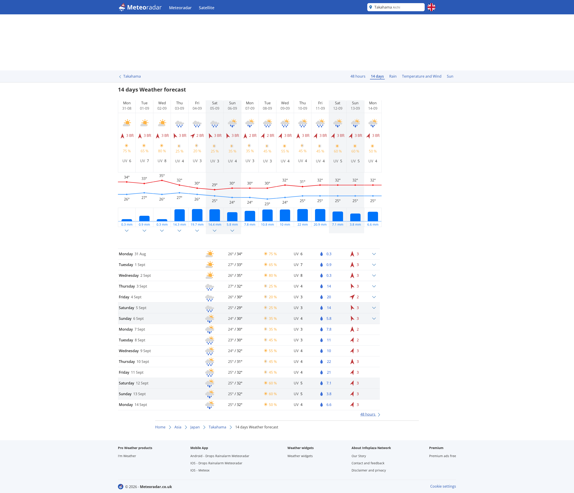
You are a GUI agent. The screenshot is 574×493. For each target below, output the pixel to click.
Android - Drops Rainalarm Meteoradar (219, 456)
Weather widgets (300, 456)
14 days (377, 76)
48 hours (357, 76)
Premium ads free (442, 456)
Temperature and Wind (421, 76)
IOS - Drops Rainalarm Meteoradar (216, 463)
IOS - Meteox (199, 470)
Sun (450, 76)
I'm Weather (127, 456)
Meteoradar (180, 7)
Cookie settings (443, 486)
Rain (393, 76)
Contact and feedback (368, 463)
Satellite (206, 7)
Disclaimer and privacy (369, 470)
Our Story (359, 456)
